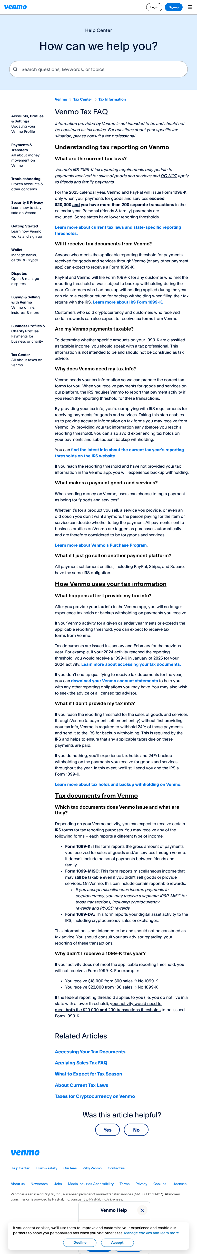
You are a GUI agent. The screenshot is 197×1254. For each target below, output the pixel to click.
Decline (79, 1242)
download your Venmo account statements (114, 680)
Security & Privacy (27, 202)
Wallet (16, 249)
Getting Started (24, 226)
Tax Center (82, 99)
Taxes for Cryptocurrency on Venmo (95, 1096)
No (136, 1130)
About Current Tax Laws (81, 1085)
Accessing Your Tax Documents (90, 1051)
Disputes (19, 273)
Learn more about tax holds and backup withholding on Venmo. (118, 784)
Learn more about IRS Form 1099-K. (128, 302)
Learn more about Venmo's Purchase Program (101, 545)
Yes (108, 1130)
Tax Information (112, 99)
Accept (117, 1242)
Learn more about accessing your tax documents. (131, 664)
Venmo (61, 99)
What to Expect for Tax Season (88, 1074)
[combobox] (98, 69)
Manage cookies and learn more (151, 1233)
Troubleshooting (26, 178)
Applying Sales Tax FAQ (81, 1062)
